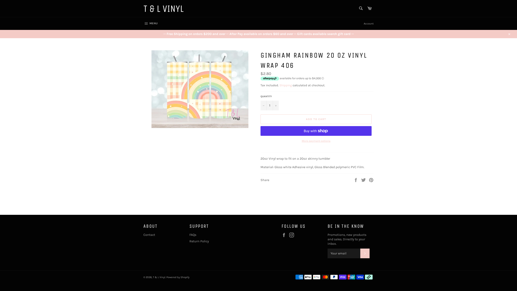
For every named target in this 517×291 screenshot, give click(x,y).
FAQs (192, 235)
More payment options (316, 141)
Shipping (286, 85)
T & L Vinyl (159, 277)
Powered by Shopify (177, 277)
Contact (149, 235)
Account (369, 23)
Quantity (266, 96)
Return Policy (199, 241)
